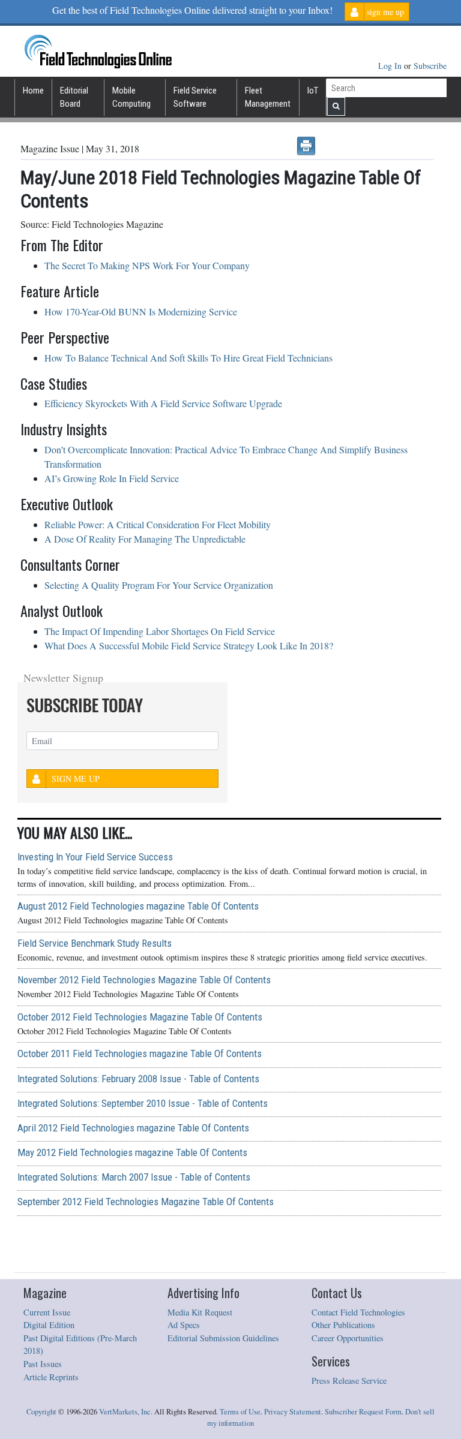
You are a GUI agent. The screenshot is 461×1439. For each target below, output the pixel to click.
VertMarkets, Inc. (125, 1412)
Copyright (41, 1412)
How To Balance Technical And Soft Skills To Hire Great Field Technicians (188, 357)
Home (33, 90)
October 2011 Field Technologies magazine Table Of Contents (139, 1053)
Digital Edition (48, 1324)
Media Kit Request (199, 1312)
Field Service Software (195, 97)
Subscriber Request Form (363, 1412)
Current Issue (46, 1312)
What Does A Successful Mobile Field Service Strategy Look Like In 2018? (188, 645)
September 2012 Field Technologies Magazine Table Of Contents (145, 1202)
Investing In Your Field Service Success (95, 857)
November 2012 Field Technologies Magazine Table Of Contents (144, 980)
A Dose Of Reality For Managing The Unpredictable (145, 538)
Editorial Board (74, 97)
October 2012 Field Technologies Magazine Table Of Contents (139, 1017)
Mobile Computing (131, 97)
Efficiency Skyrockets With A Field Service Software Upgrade (163, 403)
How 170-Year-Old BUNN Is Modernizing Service (140, 311)
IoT (312, 90)
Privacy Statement (292, 1412)
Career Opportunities (348, 1338)
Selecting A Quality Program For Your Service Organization (158, 585)
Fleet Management (268, 97)
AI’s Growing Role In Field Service (111, 478)
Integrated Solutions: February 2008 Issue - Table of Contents (138, 1079)
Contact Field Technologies (358, 1312)
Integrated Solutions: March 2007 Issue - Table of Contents (133, 1177)
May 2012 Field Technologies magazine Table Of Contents (132, 1152)
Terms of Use (240, 1412)
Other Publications (343, 1324)
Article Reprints (51, 1377)
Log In (391, 65)
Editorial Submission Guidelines (223, 1338)
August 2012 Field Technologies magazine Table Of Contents (138, 906)
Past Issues (42, 1363)
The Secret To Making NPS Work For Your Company (147, 265)
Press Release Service (349, 1380)
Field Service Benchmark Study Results (94, 943)
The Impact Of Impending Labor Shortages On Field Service (159, 631)
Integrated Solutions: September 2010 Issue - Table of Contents (142, 1103)
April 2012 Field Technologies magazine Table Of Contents (133, 1128)
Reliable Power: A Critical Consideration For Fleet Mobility (157, 524)
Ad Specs (183, 1324)
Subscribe (430, 65)
